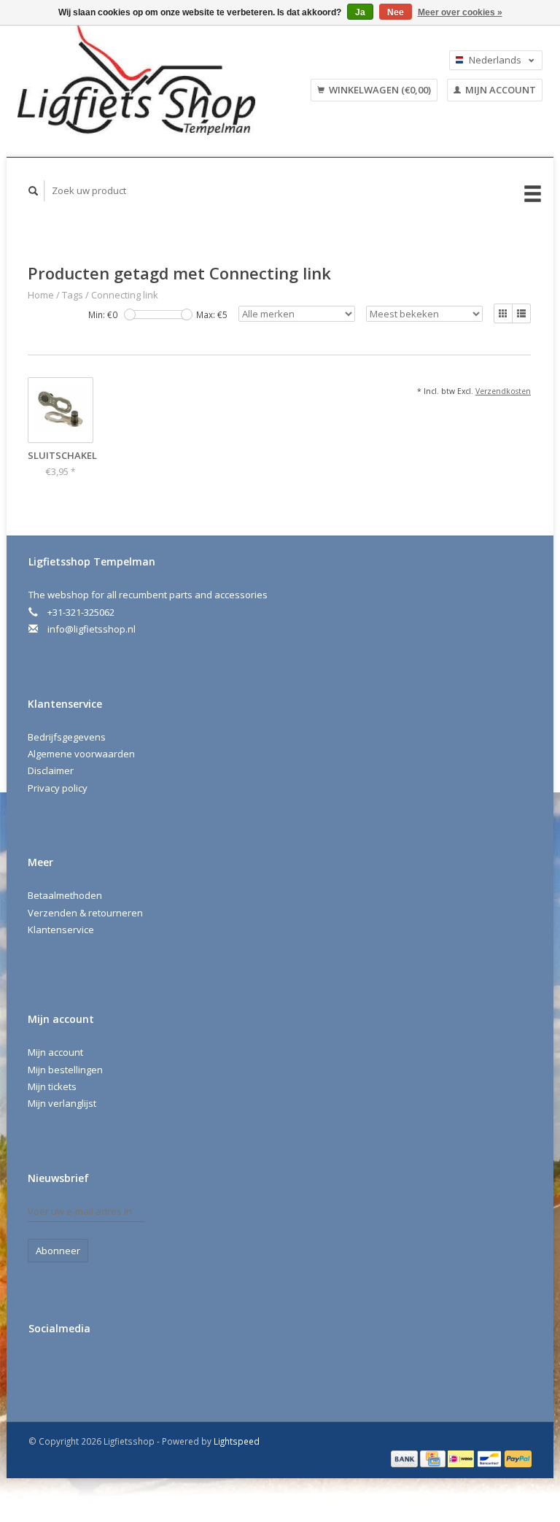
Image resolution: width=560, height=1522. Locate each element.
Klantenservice (61, 929)
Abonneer (58, 1250)
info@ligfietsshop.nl (91, 629)
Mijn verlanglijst (62, 1103)
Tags (72, 294)
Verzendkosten (503, 391)
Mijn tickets (52, 1086)
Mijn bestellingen (65, 1069)
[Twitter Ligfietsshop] (72, 1367)
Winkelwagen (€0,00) (379, 89)
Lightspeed (237, 1441)
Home (41, 294)
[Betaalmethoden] (405, 1457)
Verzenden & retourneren (85, 912)
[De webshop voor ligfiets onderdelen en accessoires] (150, 80)
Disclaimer (51, 770)
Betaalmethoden (65, 895)
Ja (360, 12)
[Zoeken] (33, 190)
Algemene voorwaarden (81, 753)
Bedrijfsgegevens (67, 736)
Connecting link (124, 294)
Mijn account (499, 89)
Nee (395, 12)
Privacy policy (58, 788)
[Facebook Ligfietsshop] (42, 1367)
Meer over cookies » (460, 12)
